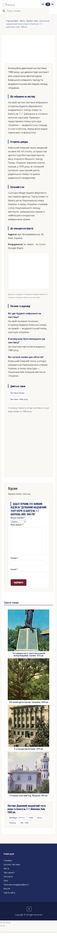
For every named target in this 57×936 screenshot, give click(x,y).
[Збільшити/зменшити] (1, 922)
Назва (14, 558)
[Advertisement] (28, 444)
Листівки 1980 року (19, 399)
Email (14, 569)
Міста (22, 21)
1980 (24, 822)
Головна (8, 860)
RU (43, 4)
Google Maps (16, 248)
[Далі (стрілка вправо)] (4, 925)
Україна (29, 21)
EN (52, 4)
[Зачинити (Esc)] (9, 922)
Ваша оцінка (18, 517)
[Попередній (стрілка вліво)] (1, 925)
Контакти (8, 876)
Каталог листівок (12, 864)
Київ (36, 21)
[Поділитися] (7, 922)
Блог (6, 880)
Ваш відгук (17, 524)
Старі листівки (12, 21)
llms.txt (7, 888)
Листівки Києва (17, 393)
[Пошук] (4, 11)
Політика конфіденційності (16, 884)
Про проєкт (9, 872)
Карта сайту (9, 892)
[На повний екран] (4, 922)
